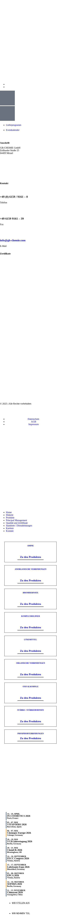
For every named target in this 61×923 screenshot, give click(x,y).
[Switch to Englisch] (7, 84)
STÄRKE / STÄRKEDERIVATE (30, 710)
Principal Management (16, 520)
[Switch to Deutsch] (7, 87)
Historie (9, 515)
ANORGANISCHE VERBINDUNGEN (30, 569)
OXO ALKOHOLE (30, 686)
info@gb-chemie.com (12, 240)
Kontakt (9, 531)
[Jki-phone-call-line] (3, 411)
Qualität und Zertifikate (17, 523)
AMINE (30, 546)
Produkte (10, 517)
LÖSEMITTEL (30, 639)
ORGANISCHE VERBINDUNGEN (30, 663)
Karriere (10, 528)
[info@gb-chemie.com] (3, 232)
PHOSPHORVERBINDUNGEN (30, 733)
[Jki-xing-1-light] (34, 411)
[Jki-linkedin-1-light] (49, 411)
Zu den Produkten (30, 556)
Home (9, 512)
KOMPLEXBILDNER (30, 616)
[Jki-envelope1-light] (19, 411)
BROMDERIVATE (30, 593)
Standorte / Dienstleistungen (19, 525)
